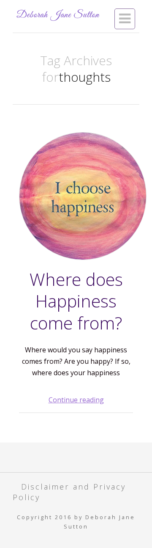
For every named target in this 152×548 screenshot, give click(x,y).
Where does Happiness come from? (76, 301)
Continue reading (76, 399)
